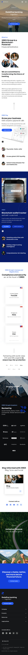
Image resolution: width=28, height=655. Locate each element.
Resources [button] (4, 617)
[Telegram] (17, 504)
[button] (22, 2)
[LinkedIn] (7, 504)
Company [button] (4, 609)
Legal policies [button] (5, 621)
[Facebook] (10, 504)
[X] (21, 504)
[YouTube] (14, 504)
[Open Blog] (20, 491)
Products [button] (4, 613)
